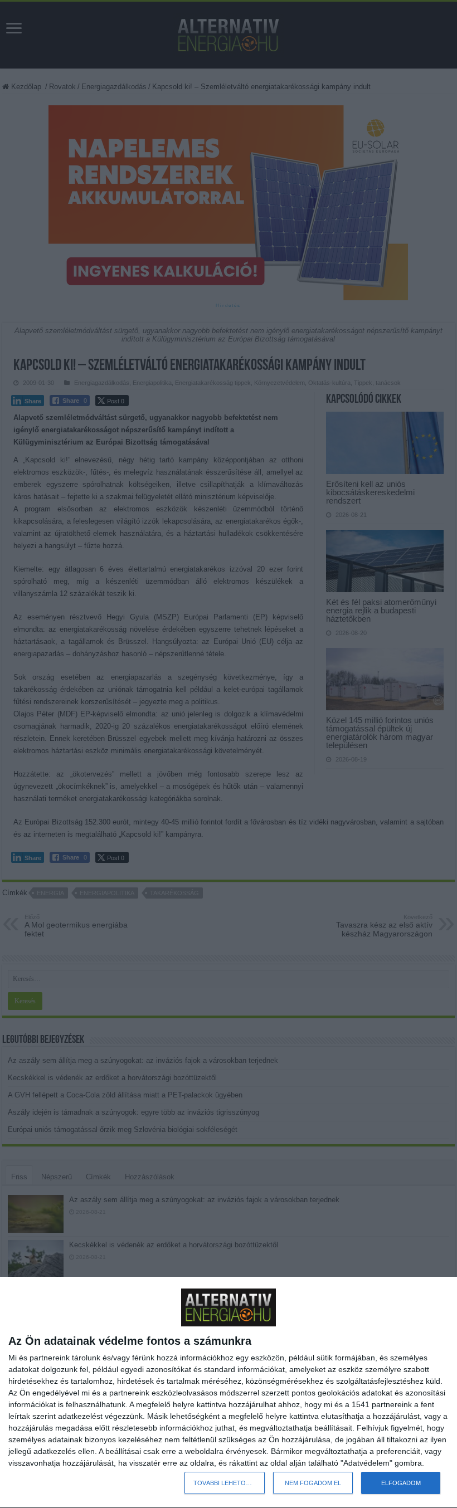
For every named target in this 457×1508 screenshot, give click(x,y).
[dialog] (228, 1392)
